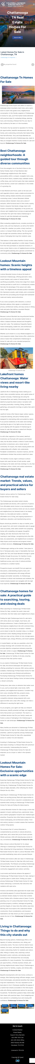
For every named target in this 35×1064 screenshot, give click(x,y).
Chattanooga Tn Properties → (9, 57)
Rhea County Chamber (4, 1009)
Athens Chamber (21, 1004)
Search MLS (17, 37)
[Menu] (34, 4)
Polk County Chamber (29, 1004)
